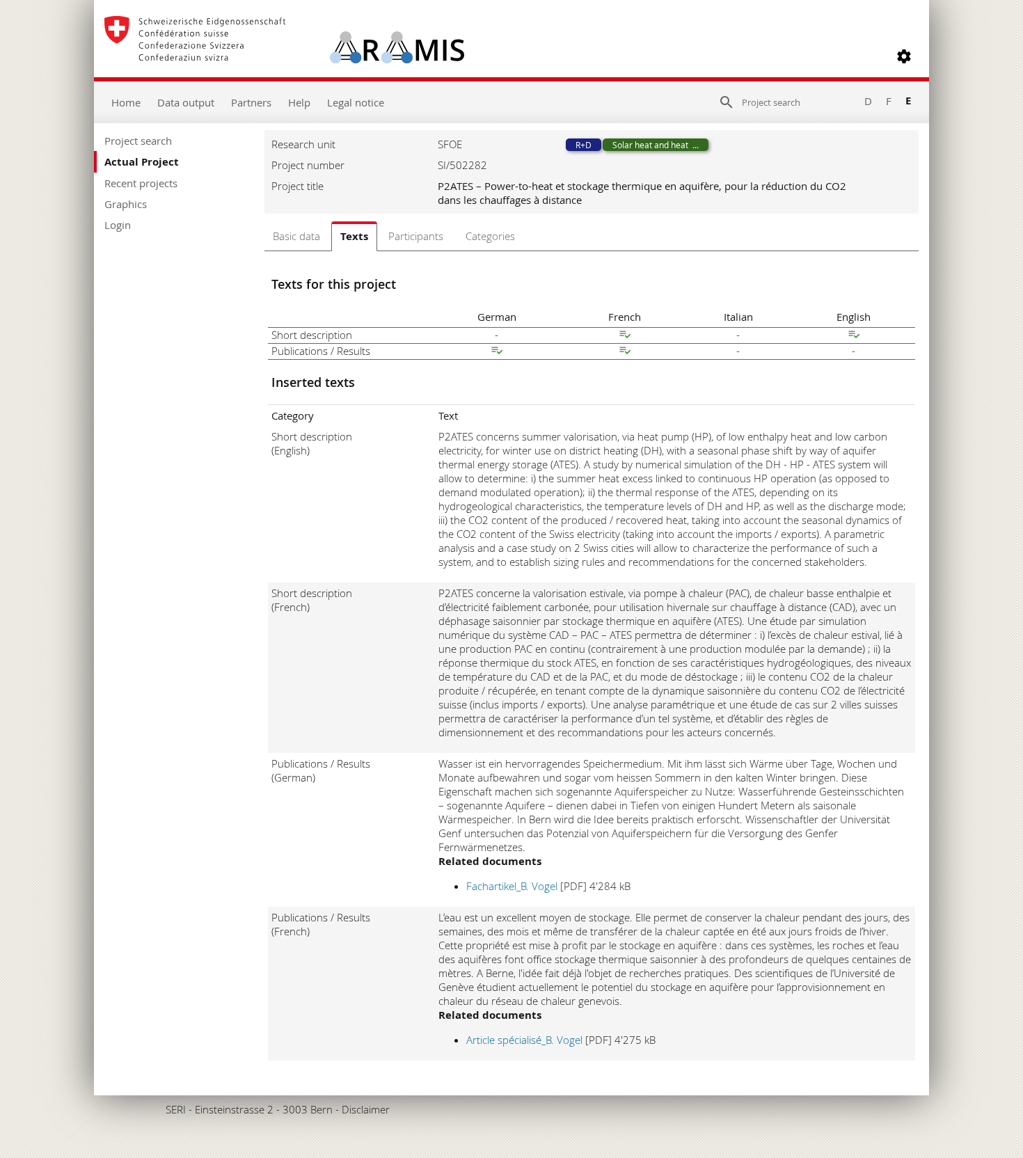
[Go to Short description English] (854, 336)
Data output (185, 102)
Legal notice (355, 102)
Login (117, 225)
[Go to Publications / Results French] (625, 352)
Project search (138, 141)
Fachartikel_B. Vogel (511, 886)
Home (126, 102)
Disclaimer (366, 1109)
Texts (354, 236)
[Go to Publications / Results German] (497, 352)
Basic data (296, 236)
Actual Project (141, 161)
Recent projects (140, 183)
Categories (490, 236)
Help (299, 102)
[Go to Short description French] (625, 336)
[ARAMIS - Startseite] (284, 56)
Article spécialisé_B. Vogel (524, 1040)
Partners (251, 102)
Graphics (125, 204)
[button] (904, 56)
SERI (176, 1109)
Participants (415, 236)
